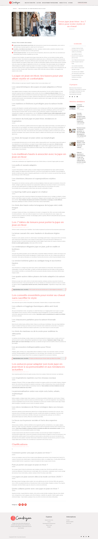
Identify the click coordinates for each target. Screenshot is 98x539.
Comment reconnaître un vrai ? (80, 106)
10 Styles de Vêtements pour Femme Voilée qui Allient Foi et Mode (44, 358)
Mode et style (63, 2)
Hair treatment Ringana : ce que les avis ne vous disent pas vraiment (81, 144)
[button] (20, 504)
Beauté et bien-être (30, 2)
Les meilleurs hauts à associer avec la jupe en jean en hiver (77, 55)
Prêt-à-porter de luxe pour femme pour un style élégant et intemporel (45, 289)
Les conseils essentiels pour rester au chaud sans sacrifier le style (78, 67)
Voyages (70, 2)
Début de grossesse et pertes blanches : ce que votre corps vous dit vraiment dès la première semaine (81, 157)
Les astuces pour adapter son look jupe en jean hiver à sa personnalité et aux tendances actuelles (78, 74)
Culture (39, 2)
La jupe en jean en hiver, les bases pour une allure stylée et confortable (78, 50)
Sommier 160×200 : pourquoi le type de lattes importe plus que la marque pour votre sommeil (81, 118)
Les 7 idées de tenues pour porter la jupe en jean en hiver (78, 61)
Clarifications (75, 79)
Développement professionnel (50, 2)
